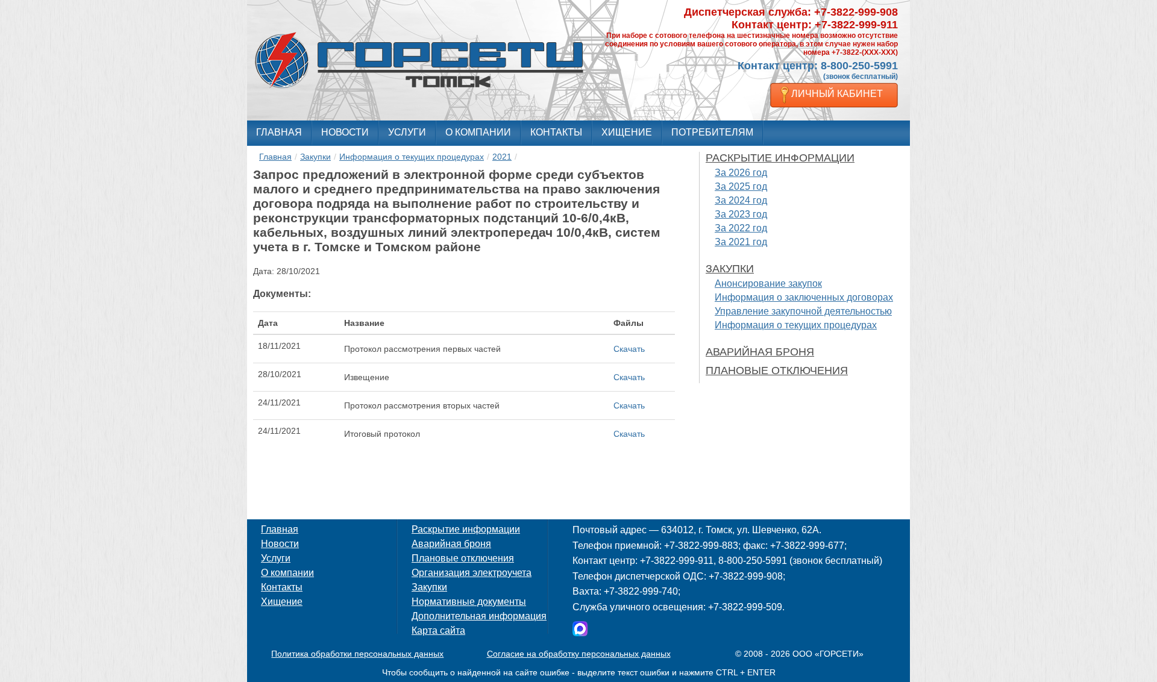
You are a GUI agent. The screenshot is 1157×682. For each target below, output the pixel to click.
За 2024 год (741, 200)
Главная (279, 132)
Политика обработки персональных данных (357, 654)
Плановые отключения (777, 370)
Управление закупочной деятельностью (803, 311)
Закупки (315, 156)
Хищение (626, 132)
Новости (345, 132)
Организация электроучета (471, 573)
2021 (502, 156)
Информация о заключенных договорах (804, 297)
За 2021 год (741, 242)
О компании (478, 132)
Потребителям (712, 132)
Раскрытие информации (780, 158)
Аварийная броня (760, 352)
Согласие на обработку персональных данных (579, 654)
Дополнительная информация (479, 616)
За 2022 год (741, 228)
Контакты (556, 132)
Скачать (629, 349)
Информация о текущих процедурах (411, 156)
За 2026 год (741, 172)
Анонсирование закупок (768, 283)
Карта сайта (438, 630)
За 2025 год (741, 186)
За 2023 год (741, 214)
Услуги (407, 132)
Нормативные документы (469, 601)
